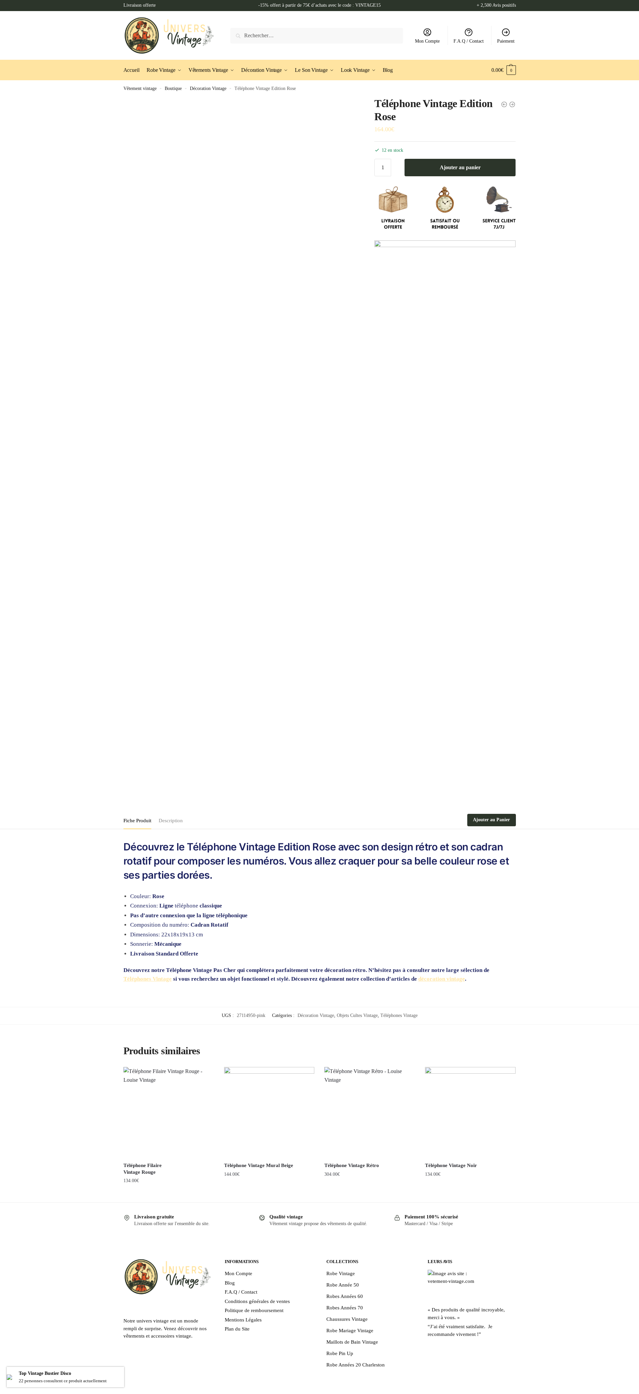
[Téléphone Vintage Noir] (470, 1112)
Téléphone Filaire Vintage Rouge (142, 1169)
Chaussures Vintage (347, 1319)
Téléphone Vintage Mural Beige (258, 1165)
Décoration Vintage (208, 88)
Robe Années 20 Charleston (355, 1364)
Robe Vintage (340, 1273)
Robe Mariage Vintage (349, 1330)
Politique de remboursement (254, 1310)
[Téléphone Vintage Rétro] (369, 1112)
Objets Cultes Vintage (357, 1015)
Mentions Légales (243, 1319)
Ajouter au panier (460, 167)
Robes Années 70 (344, 1307)
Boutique (173, 88)
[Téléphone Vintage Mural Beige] (269, 1112)
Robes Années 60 (344, 1296)
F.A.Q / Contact (469, 41)
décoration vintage (441, 979)
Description (171, 820)
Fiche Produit (137, 820)
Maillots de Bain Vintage (352, 1342)
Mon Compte (427, 41)
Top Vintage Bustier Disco (45, 1373)
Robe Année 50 (342, 1285)
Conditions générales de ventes (257, 1301)
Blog (230, 1283)
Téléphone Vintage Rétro (351, 1165)
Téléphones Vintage (147, 979)
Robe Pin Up (339, 1353)
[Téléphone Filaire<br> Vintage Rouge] (168, 1112)
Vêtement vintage (140, 88)
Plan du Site (237, 1329)
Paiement (506, 41)
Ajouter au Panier (491, 820)
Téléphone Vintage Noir (451, 1165)
